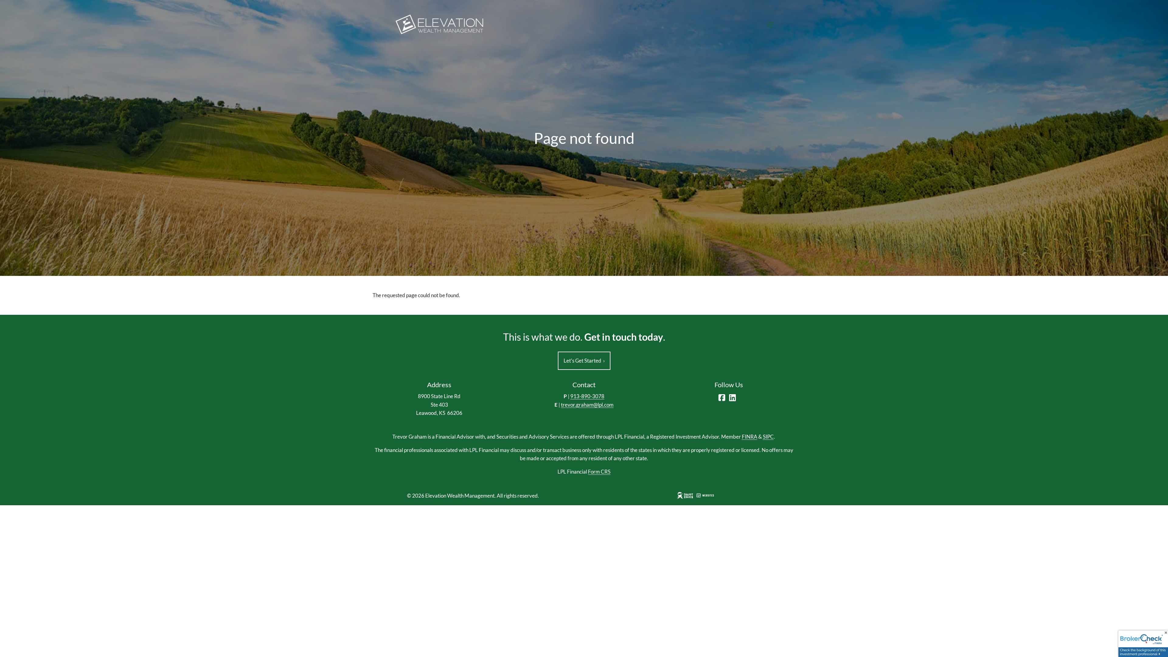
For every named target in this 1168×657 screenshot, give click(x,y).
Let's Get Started (584, 360)
